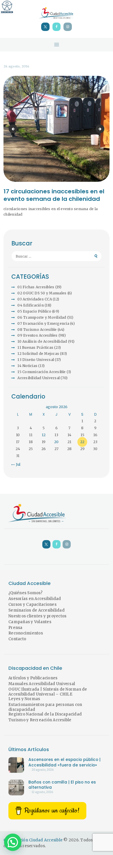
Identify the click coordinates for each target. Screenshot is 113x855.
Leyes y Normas (24, 698)
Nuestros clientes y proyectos (37, 616)
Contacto (17, 638)
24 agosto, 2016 (16, 66)
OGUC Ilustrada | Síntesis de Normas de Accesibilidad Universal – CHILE (47, 692)
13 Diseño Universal (35, 359)
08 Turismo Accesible (37, 329)
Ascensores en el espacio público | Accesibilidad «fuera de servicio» (64, 762)
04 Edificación (30, 305)
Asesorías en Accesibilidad (34, 598)
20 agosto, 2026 (43, 770)
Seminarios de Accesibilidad (36, 610)
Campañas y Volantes (29, 621)
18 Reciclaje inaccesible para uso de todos (102, 128)
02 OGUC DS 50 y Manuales (41, 293)
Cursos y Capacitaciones (32, 604)
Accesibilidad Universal (38, 378)
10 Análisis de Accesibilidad (42, 341)
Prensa (15, 627)
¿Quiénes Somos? (25, 592)
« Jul (16, 464)
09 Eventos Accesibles (37, 335)
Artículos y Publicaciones (32, 678)
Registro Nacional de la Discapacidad (45, 714)
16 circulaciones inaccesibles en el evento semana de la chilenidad (14, 128)
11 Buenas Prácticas (35, 347)
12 (43, 435)
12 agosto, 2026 (42, 792)
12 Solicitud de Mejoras (38, 353)
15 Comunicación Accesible (41, 372)
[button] (12, 842)
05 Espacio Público (34, 311)
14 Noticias (27, 366)
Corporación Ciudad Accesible (33, 840)
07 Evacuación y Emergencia (43, 323)
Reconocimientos (25, 633)
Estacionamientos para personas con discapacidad (45, 707)
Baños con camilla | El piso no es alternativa (62, 785)
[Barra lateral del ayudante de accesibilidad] (7, 7)
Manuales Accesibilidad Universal (41, 683)
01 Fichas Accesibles (35, 287)
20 (56, 442)
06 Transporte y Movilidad (41, 317)
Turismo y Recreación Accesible (40, 720)
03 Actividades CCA (34, 299)
